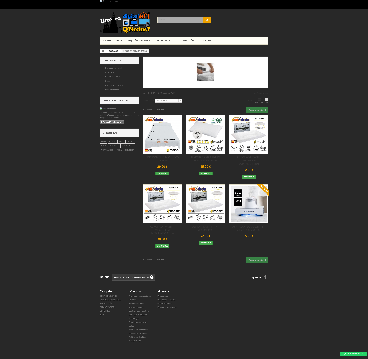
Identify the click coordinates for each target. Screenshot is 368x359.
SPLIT (104, 146)
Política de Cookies (137, 337)
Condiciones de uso (113, 77)
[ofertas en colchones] (184, 4)
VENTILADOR (107, 150)
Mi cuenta (163, 291)
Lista (266, 102)
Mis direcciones (164, 303)
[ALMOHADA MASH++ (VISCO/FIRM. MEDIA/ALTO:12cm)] (162, 204)
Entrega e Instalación (114, 68)
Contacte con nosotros (139, 311)
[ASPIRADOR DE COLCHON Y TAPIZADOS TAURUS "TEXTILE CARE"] (249, 204)
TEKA (119, 150)
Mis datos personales (166, 307)
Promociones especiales (140, 296)
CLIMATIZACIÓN (186, 40)
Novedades (133, 300)
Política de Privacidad (114, 85)
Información (112, 60)
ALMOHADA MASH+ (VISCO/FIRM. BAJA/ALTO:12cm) (248, 160)
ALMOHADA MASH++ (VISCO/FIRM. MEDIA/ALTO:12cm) (162, 230)
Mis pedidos (162, 296)
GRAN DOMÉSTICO (112, 40)
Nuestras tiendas (112, 90)
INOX (103, 141)
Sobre (107, 81)
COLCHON (129, 150)
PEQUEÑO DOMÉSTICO (139, 40)
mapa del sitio (135, 341)
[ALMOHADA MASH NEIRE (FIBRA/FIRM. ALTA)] (206, 134)
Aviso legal (109, 72)
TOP (102, 315)
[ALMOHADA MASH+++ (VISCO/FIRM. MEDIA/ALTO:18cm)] (206, 204)
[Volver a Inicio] (103, 51)
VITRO (130, 141)
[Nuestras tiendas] (119, 108)
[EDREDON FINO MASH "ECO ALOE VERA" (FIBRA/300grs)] (162, 134)
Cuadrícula (259, 102)
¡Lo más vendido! (136, 303)
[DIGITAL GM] (126, 22)
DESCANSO (205, 40)
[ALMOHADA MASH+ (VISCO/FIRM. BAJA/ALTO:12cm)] (249, 134)
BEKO (121, 141)
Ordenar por (148, 100)
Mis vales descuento (166, 300)
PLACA (112, 141)
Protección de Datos (138, 333)
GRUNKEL (114, 146)
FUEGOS (126, 146)
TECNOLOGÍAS (164, 40)
